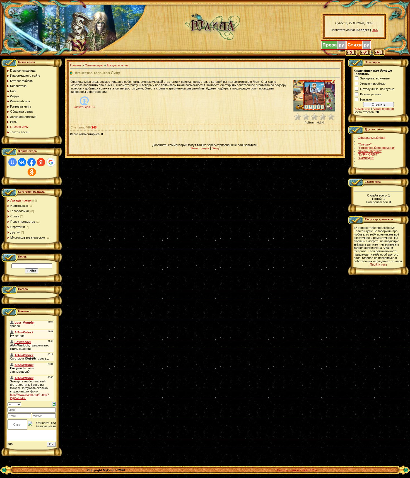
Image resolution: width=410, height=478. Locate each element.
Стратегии (17, 227)
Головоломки (19, 211)
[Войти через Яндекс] (41, 162)
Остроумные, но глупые (377, 89)
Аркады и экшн (21, 200)
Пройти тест (378, 264)
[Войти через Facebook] (31, 162)
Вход (215, 148)
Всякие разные (370, 94)
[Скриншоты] (314, 95)
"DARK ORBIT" (368, 154)
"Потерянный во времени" (376, 147)
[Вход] (379, 54)
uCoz (313, 470)
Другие (15, 232)
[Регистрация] (365, 54)
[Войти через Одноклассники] (32, 172)
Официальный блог (371, 137)
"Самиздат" (366, 157)
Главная (75, 65)
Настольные (19, 205)
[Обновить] (54, 404)
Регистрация (200, 148)
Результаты (362, 108)
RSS (375, 29)
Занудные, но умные (375, 78)
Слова (14, 216)
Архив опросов (383, 108)
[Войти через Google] (50, 162)
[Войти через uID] (12, 162)
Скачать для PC (84, 106)
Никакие (366, 99)
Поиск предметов (22, 221)
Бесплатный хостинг (293, 470)
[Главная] (351, 54)
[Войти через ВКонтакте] (22, 162)
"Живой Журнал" (370, 151)
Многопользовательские (27, 237)
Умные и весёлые (372, 83)
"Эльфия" (365, 144)
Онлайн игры (94, 65)
